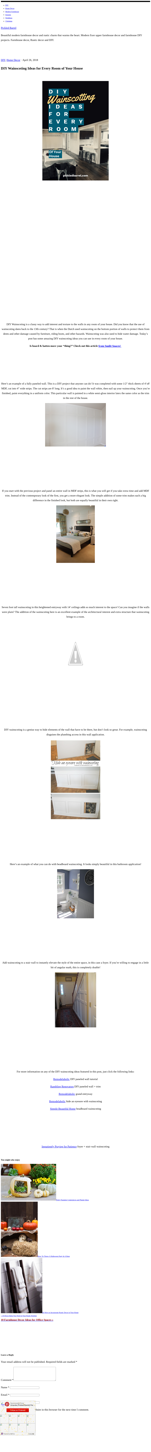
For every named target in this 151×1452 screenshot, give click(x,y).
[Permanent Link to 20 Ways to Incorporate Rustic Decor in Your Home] (21, 1313)
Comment (7, 1380)
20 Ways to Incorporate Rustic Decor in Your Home (60, 1313)
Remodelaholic (61, 1079)
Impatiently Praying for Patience (59, 1146)
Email (5, 1394)
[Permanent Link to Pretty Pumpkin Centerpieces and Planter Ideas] (28, 1200)
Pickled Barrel (8, 27)
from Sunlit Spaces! (109, 345)
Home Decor (13, 60)
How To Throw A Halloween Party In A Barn (54, 1256)
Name (5, 1387)
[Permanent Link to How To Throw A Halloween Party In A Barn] (19, 1256)
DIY (3, 60)
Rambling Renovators (62, 1086)
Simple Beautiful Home (63, 1108)
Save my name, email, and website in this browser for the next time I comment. (46, 1409)
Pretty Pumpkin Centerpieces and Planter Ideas (72, 1200)
